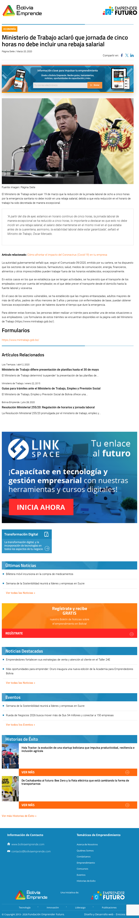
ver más (28, 772)
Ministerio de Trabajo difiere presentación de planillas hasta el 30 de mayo (50, 369)
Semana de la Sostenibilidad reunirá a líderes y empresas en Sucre (45, 583)
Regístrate (14, 633)
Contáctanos (83, 856)
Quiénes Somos (85, 850)
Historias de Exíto (86, 880)
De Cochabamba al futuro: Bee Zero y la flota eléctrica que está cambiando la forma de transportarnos (75, 782)
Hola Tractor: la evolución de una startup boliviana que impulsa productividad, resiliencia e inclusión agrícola (78, 749)
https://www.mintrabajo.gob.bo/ (20, 340)
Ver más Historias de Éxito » (19, 816)
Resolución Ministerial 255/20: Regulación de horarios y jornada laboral (48, 407)
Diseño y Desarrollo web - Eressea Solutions (110, 914)
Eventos (81, 874)
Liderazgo (80, 907)
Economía (9, 29)
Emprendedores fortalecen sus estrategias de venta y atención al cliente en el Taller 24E (58, 659)
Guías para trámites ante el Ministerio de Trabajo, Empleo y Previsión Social (51, 388)
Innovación (53, 907)
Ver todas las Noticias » (20, 593)
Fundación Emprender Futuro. (46, 914)
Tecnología (24, 907)
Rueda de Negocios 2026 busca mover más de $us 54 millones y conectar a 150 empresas (60, 715)
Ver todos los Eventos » (20, 724)
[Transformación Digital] (27, 541)
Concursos (82, 868)
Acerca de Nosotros (87, 844)
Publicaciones (109, 907)
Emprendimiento (86, 862)
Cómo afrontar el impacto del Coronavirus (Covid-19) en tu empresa (67, 254)
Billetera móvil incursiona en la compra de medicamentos (39, 574)
